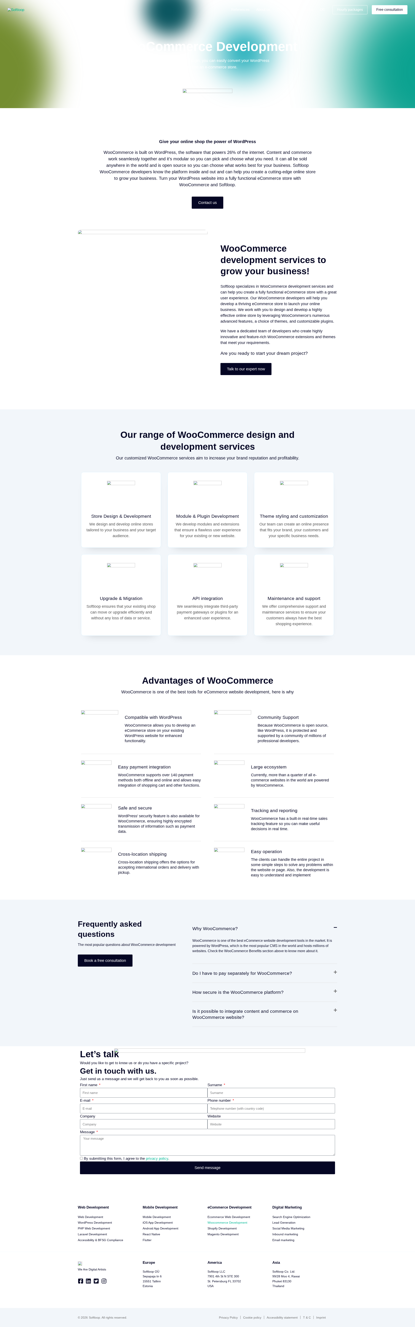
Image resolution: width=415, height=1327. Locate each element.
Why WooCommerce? (215, 928)
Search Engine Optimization (291, 1217)
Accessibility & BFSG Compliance (100, 1240)
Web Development (90, 1217)
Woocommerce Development (227, 1222)
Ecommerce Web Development (229, 1217)
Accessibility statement (282, 1317)
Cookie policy (252, 1317)
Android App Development (160, 1228)
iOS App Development (158, 1222)
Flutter (147, 1240)
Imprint (321, 1317)
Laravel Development (92, 1234)
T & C (307, 1317)
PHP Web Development (94, 1228)
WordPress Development (95, 1222)
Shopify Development (222, 1228)
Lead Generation (283, 1222)
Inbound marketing (285, 1234)
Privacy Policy (228, 1317)
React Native (151, 1234)
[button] (287, 9)
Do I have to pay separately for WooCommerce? (242, 973)
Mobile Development (157, 1217)
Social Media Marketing (288, 1228)
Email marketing (283, 1240)
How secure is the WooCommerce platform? (238, 992)
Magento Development (223, 1234)
